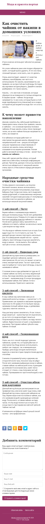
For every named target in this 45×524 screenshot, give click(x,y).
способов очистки (17, 219)
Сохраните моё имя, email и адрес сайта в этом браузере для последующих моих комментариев (20, 490)
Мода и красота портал (22, 4)
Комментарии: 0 (27, 36)
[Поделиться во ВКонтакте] (10, 428)
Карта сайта (29, 510)
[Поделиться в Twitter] (25, 428)
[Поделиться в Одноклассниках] (15, 428)
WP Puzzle (25, 520)
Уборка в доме (15, 36)
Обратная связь (17, 510)
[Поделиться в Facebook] (4, 428)
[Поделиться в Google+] (20, 428)
